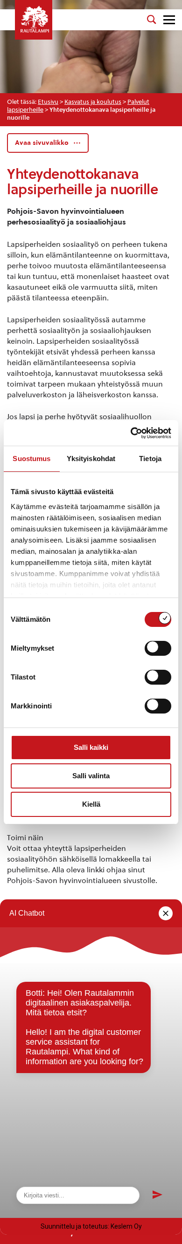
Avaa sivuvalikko (42, 143)
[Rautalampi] (33, 20)
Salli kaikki (91, 747)
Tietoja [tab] (150, 458)
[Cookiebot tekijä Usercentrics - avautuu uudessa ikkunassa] (131, 433)
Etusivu (48, 101)
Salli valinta (91, 776)
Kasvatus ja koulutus (92, 101)
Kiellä (91, 804)
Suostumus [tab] (31, 458)
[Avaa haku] (152, 20)
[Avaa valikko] (169, 19)
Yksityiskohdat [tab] (91, 458)
